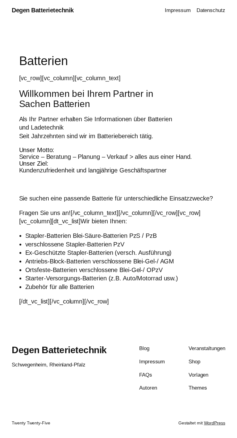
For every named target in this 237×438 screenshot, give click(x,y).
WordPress (214, 422)
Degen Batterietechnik (43, 10)
